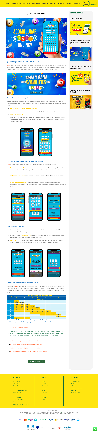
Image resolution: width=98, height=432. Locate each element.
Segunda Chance (77, 3)
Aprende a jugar (17, 381)
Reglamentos (16, 401)
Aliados (69, 3)
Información (17, 377)
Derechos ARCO (17, 392)
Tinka (43, 381)
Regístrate (93, 4)
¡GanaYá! (44, 397)
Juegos (44, 377)
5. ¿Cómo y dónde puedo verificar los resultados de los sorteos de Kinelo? (29, 351)
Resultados (45, 3)
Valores (73, 385)
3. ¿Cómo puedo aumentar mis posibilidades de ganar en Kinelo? (26, 344)
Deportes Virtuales (46, 385)
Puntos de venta (17, 397)
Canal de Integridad (76, 395)
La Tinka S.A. (74, 377)
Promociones (35, 3)
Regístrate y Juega (16, 3)
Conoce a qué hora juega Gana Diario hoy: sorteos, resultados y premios (80, 42)
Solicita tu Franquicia (18, 399)
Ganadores (52, 3)
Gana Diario (45, 392)
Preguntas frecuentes (76, 388)
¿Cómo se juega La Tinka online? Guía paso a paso (80, 67)
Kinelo (8, 164)
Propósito (73, 383)
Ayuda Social (61, 3)
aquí (61, 412)
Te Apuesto (44, 383)
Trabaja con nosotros (76, 392)
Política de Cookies (17, 395)
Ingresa (86, 4)
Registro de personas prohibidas (21, 404)
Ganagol (44, 388)
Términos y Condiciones (18, 388)
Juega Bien (73, 390)
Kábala (43, 390)
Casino (43, 399)
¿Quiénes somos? (75, 381)
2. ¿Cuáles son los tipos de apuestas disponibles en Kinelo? (25, 341)
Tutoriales (26, 3)
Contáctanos (16, 383)
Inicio (7, 3)
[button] (36, 327)
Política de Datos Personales (20, 390)
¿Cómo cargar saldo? (77, 18)
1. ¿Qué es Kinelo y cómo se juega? (19, 327)
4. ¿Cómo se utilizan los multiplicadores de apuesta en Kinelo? (26, 348)
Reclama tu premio (17, 385)
